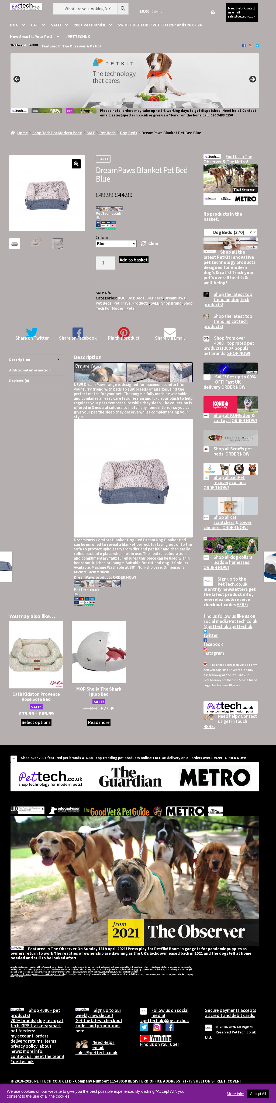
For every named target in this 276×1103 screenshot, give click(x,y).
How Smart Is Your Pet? (31, 36)
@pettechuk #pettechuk (227, 626)
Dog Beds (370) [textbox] (229, 232)
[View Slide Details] (135, 80)
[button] (76, 163)
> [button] (252, 79)
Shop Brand (171, 303)
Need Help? (103, 1042)
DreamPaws (175, 298)
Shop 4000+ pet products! (35, 1012)
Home (22, 132)
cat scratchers (225, 519)
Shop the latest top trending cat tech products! (227, 321)
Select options (36, 722)
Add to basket (134, 260)
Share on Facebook (78, 337)
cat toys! (222, 420)
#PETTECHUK (77, 36)
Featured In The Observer (64, 46)
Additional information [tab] (30, 370)
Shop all (221, 517)
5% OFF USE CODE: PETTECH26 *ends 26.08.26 (160, 24)
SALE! (56, 24)
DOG (14, 24)
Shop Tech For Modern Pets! (57, 132)
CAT (34, 24)
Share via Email (170, 337)
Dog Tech (154, 298)
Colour (102, 237)
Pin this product (124, 337)
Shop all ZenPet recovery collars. (229, 479)
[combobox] (230, 232)
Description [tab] (19, 359)
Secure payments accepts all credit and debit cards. (230, 1012)
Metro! (95, 46)
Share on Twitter (32, 337)
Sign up (225, 579)
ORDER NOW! (234, 387)
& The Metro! (235, 162)
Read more (99, 722)
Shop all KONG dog (232, 415)
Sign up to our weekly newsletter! (98, 1012)
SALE (91, 132)
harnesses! (239, 562)
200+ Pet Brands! (89, 24)
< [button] (17, 79)
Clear (153, 243)
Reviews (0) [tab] (19, 380)
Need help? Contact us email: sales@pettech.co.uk (241, 12)
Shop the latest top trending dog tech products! (227, 299)
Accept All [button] (258, 1094)
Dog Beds (128, 132)
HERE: (242, 605)
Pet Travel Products (131, 303)
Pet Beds (107, 132)
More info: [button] (235, 1094)
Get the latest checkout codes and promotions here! (98, 1026)
